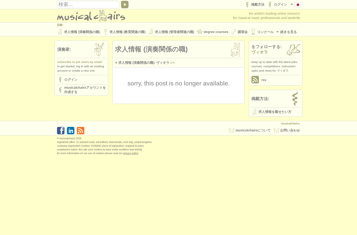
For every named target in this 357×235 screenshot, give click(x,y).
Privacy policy (130, 153)
